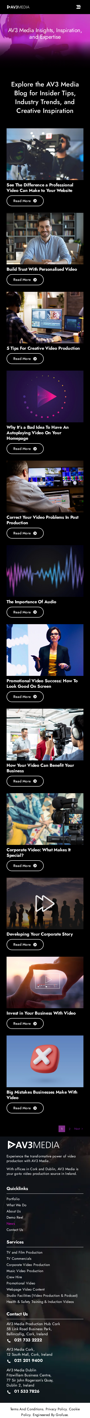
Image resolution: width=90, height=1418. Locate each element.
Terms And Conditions (26, 1409)
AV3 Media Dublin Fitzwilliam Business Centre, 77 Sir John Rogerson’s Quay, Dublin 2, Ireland (30, 1377)
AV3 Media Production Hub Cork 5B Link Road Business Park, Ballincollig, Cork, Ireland (33, 1329)
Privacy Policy (56, 1409)
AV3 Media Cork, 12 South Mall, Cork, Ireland (30, 1352)
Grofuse (62, 1414)
